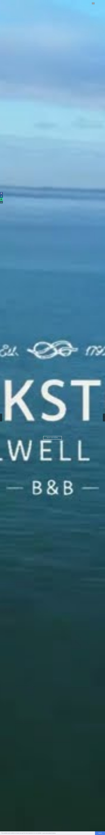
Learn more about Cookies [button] (49, 833)
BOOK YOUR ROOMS (52, 437)
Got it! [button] (100, 833)
